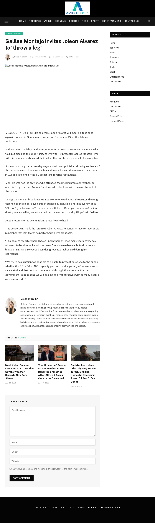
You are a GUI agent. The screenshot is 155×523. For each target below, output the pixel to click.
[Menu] (6, 21)
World (48, 21)
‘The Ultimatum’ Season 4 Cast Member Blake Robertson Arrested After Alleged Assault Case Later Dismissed (52, 372)
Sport (95, 21)
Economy (60, 21)
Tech (85, 21)
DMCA (113, 111)
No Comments (58, 57)
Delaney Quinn (20, 57)
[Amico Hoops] (77, 8)
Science (74, 21)
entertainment (14, 34)
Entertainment (111, 21)
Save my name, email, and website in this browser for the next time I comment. (50, 469)
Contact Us (131, 21)
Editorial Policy (117, 121)
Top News (35, 21)
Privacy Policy (116, 116)
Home (22, 21)
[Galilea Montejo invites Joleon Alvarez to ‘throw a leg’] (52, 95)
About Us (114, 102)
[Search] (148, 21)
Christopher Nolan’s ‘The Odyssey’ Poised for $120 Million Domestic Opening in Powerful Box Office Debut (83, 373)
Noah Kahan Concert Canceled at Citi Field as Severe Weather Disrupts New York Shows (19, 372)
